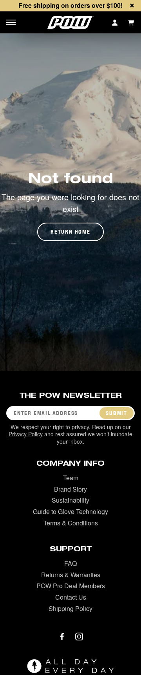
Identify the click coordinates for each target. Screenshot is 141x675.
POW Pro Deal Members (70, 585)
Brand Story (70, 489)
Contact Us (70, 597)
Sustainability (70, 500)
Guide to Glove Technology (70, 511)
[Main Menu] (11, 22)
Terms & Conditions (70, 522)
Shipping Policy (70, 608)
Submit (116, 413)
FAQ (70, 563)
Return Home (70, 232)
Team (70, 477)
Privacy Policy (26, 434)
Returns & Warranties (70, 574)
